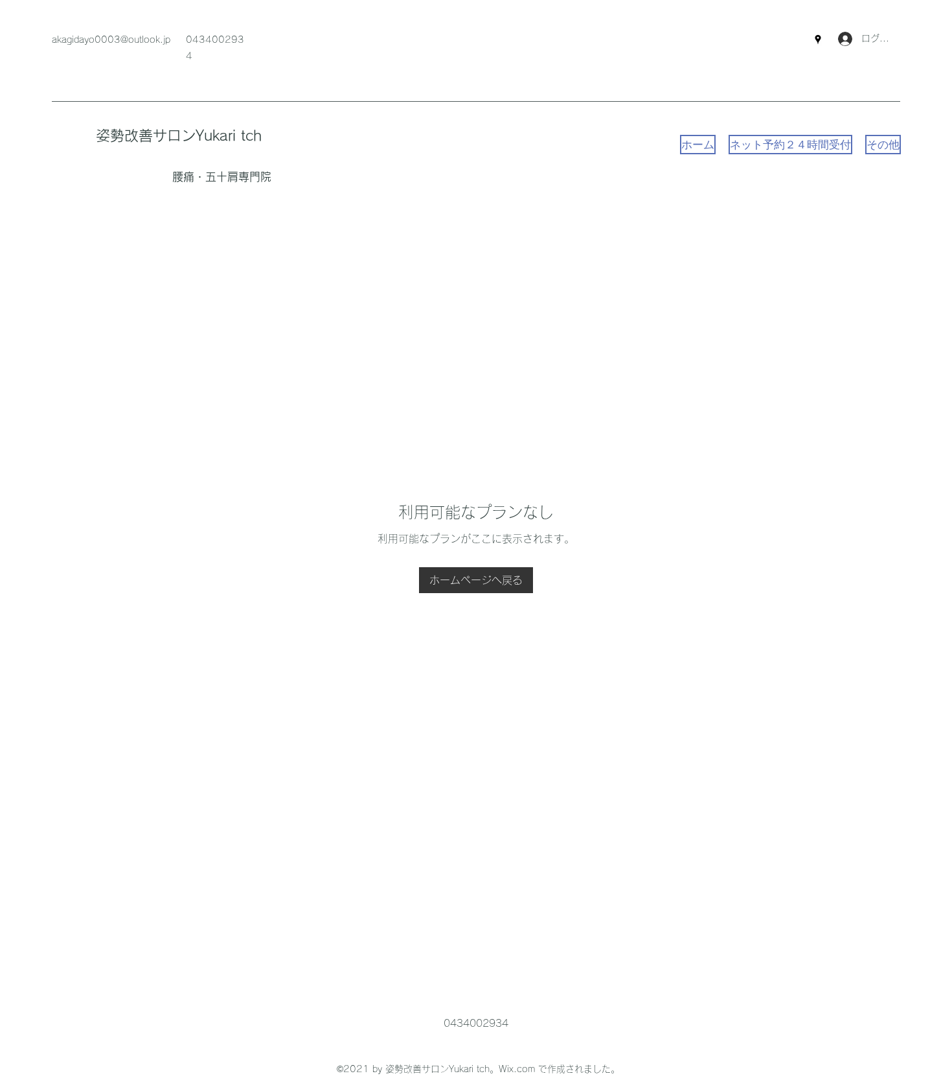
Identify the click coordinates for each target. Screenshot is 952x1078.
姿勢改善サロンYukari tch (179, 135)
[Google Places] (817, 39)
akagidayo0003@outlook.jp (111, 39)
